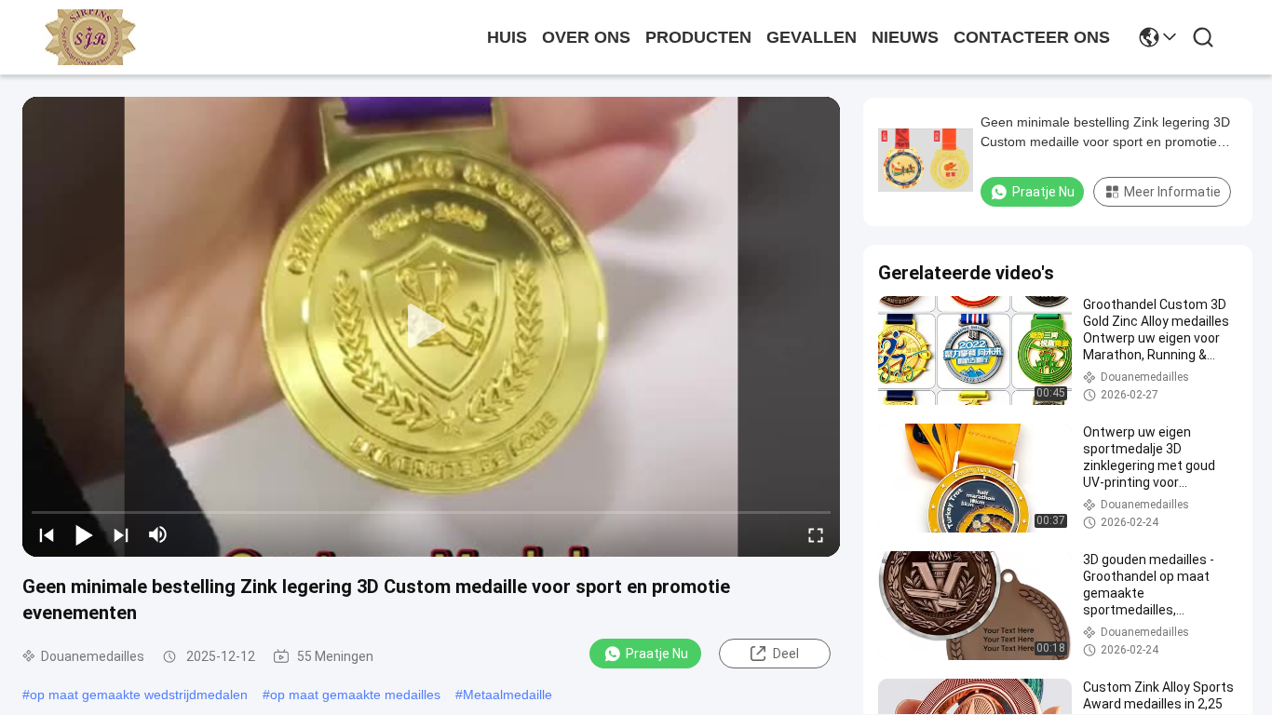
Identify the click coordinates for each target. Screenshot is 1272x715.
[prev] (46, 534)
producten (698, 37)
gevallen (811, 37)
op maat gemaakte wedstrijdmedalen (139, 694)
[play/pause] (83, 534)
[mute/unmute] (158, 534)
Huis (507, 37)
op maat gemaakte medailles (355, 694)
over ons (586, 37)
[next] (121, 534)
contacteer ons (1032, 37)
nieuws (905, 37)
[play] (431, 327)
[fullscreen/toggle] (815, 534)
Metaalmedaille (507, 694)
